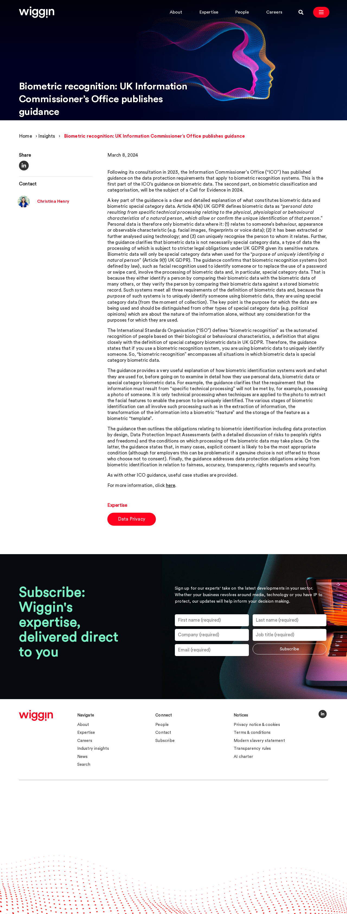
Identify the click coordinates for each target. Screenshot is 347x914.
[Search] (300, 12)
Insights (46, 136)
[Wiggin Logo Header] (36, 12)
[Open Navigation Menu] (321, 12)
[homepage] (36, 715)
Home (25, 136)
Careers (274, 12)
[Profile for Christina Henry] (24, 206)
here (170, 485)
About (176, 12)
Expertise (209, 12)
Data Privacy (131, 519)
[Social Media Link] (323, 714)
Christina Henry (53, 201)
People (242, 12)
